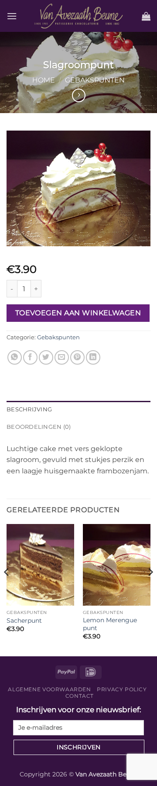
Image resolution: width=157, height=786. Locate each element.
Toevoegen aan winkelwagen (78, 313)
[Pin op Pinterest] (77, 357)
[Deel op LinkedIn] (93, 357)
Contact (79, 696)
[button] (12, 16)
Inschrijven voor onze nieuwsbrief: (78, 709)
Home (43, 80)
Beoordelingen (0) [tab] (39, 427)
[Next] (150, 589)
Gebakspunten (95, 80)
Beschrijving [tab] (29, 409)
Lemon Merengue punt (110, 624)
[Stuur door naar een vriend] (62, 357)
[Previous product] (78, 95)
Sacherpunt (24, 620)
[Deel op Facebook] (30, 357)
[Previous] (7, 589)
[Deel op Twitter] (46, 357)
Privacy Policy (122, 689)
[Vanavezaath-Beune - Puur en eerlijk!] (78, 15)
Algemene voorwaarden (49, 689)
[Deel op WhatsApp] (14, 357)
